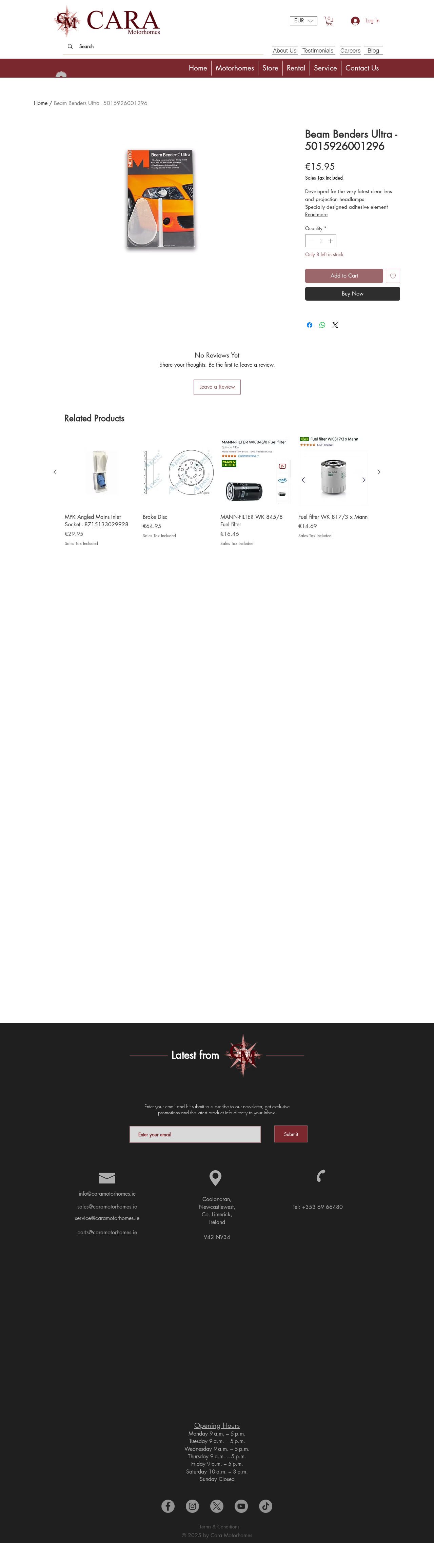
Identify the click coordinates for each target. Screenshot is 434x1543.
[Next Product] (379, 472)
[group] (217, 494)
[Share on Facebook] (309, 325)
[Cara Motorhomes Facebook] (168, 1506)
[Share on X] (335, 325)
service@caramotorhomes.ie (107, 1218)
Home (40, 103)
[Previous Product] (55, 472)
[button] (303, 20)
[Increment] (331, 241)
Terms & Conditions (219, 1526)
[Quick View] (100, 472)
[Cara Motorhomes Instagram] (192, 1506)
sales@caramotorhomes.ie (107, 1206)
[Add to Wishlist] (393, 276)
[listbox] (303, 20)
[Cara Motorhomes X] (216, 1506)
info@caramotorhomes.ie (107, 1193)
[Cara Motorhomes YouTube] (241, 1506)
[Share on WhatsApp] (322, 325)
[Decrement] (310, 241)
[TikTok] (265, 1506)
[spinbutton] (321, 241)
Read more (316, 214)
